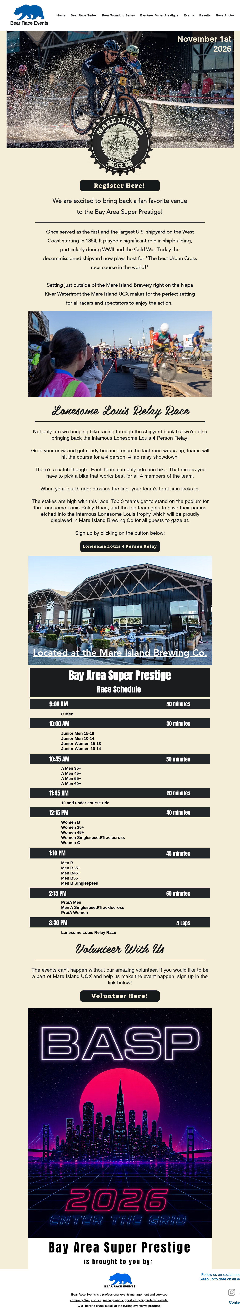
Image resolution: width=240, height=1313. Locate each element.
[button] (189, 15)
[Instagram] (231, 1292)
